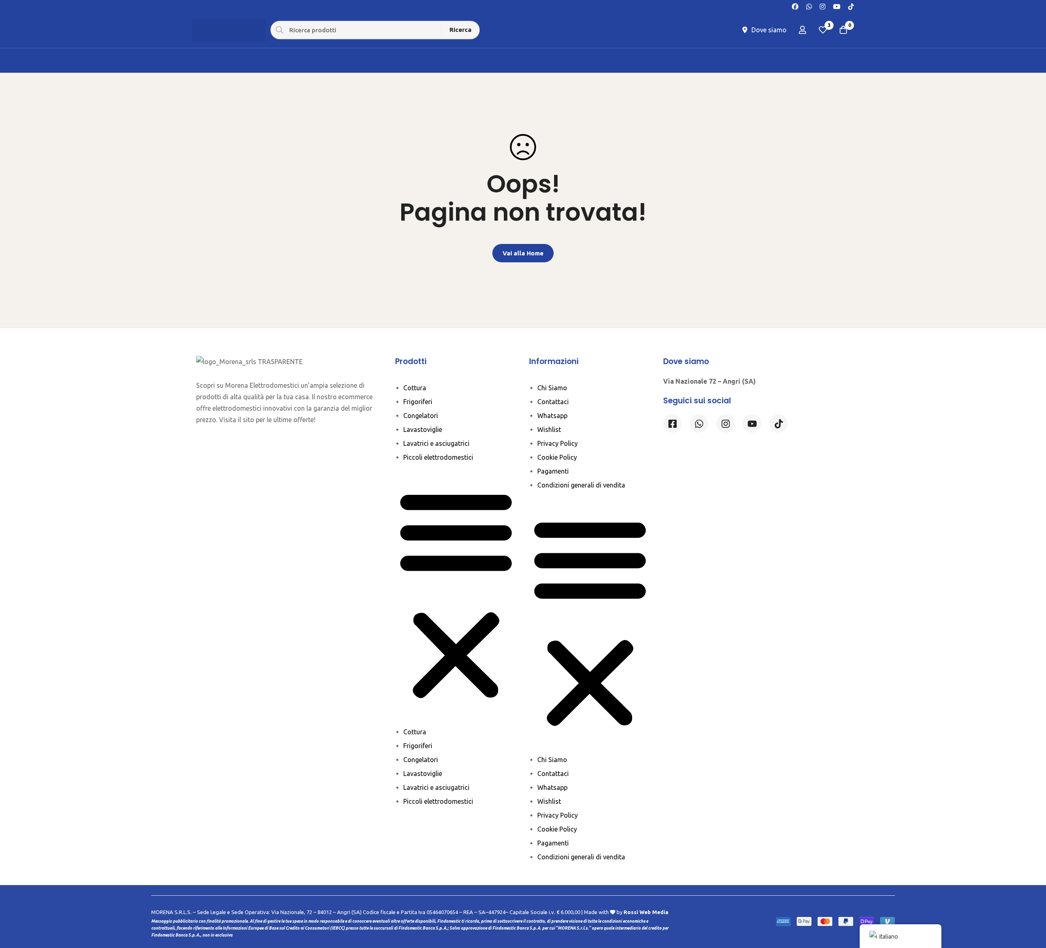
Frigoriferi (417, 401)
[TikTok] (851, 5)
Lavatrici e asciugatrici (436, 443)
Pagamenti (553, 471)
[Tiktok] (778, 423)
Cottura (414, 387)
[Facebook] (795, 5)
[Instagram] (822, 5)
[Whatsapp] (809, 5)
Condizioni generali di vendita (581, 485)
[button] (456, 595)
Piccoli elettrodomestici (438, 457)
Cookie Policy (557, 457)
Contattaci (553, 401)
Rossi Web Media (646, 912)
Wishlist (549, 429)
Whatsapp (552, 415)
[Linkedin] (752, 423)
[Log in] (802, 29)
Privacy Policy (557, 443)
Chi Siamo (552, 387)
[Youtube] (837, 5)
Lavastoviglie (422, 429)
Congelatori (420, 415)
